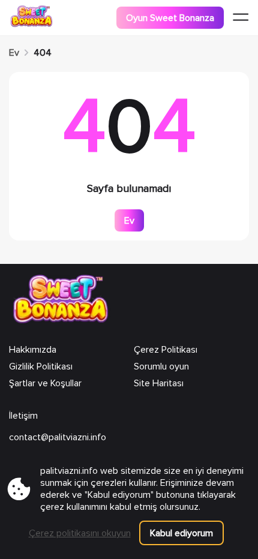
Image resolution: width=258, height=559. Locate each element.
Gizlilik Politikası (41, 366)
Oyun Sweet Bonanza (170, 18)
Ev (14, 53)
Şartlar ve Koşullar (45, 383)
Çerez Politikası (165, 350)
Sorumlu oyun (161, 366)
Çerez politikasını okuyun (80, 533)
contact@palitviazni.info (57, 437)
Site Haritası (159, 383)
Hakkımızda (32, 350)
